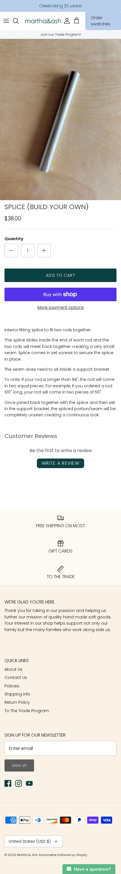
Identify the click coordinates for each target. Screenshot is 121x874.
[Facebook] (8, 783)
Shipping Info (17, 694)
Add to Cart (60, 275)
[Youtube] (29, 783)
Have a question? (91, 869)
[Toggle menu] (6, 21)
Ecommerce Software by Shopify (63, 855)
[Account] (66, 21)
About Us (14, 669)
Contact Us (16, 677)
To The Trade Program (27, 711)
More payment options (60, 307)
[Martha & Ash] (43, 21)
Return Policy (17, 702)
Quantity (14, 239)
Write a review (60, 463)
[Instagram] (18, 783)
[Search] (18, 21)
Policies (12, 686)
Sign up (19, 765)
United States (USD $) (30, 841)
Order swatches (100, 21)
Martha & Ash (27, 855)
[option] (60, 119)
